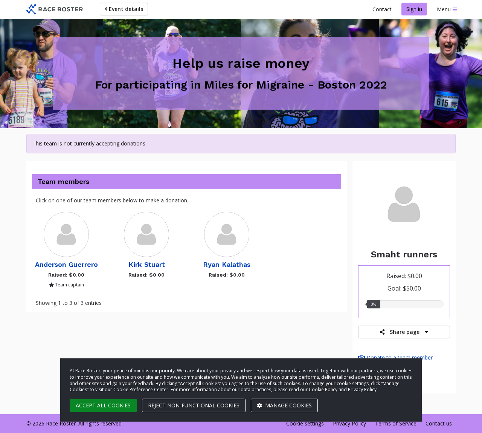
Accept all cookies (103, 405)
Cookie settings (305, 423)
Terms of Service (395, 423)
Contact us (439, 423)
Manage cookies (288, 405)
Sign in (414, 8)
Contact (382, 9)
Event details (125, 8)
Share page (404, 331)
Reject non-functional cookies (193, 405)
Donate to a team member (399, 357)
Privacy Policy (349, 423)
